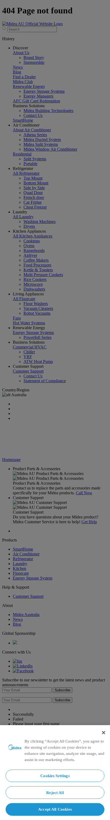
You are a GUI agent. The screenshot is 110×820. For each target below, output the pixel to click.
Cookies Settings (54, 775)
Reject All (55, 792)
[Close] (103, 733)
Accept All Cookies (55, 809)
